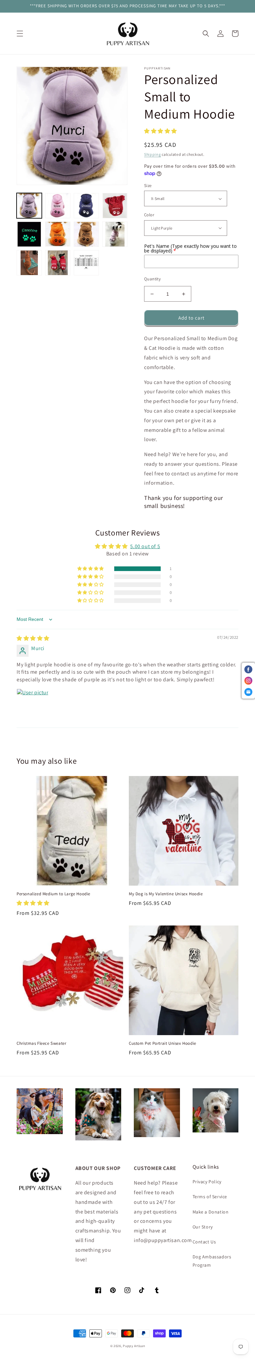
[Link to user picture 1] (32, 705)
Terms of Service (210, 1197)
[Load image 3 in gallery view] (86, 205)
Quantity (152, 279)
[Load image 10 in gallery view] (57, 262)
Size (148, 185)
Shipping (152, 154)
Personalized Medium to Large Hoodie (53, 894)
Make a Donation (211, 1212)
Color (149, 215)
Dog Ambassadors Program (212, 1261)
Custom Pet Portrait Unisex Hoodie (162, 1043)
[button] (20, 33)
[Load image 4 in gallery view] (115, 205)
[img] (33, 638)
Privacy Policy (207, 1182)
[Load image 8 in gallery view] (115, 234)
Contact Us (204, 1242)
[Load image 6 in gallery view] (57, 234)
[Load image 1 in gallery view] (29, 205)
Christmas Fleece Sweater (41, 1043)
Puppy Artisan (134, 1346)
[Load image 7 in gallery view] (86, 234)
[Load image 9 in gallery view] (29, 262)
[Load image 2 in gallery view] (57, 205)
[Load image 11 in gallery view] (86, 262)
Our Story (203, 1227)
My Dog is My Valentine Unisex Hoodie (166, 894)
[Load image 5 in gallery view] (29, 234)
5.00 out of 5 (145, 546)
